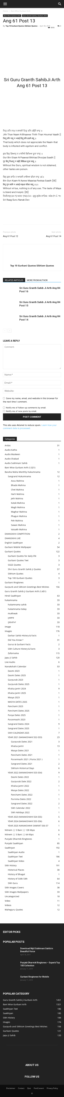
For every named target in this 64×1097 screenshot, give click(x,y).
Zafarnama (13, 653)
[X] (13, 33)
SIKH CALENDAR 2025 (18, 732)
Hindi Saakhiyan (13, 595)
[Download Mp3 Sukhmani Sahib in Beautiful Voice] (10, 952)
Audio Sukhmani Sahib (16, 463)
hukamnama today (17, 609)
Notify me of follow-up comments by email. (26, 407)
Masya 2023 (14, 697)
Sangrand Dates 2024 (18, 724)
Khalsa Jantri (17, 746)
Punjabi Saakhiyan (14, 843)
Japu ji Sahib (11, 657)
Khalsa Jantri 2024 (17, 688)
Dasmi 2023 (13, 670)
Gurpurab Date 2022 (21, 781)
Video (7, 900)
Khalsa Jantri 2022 (20, 785)
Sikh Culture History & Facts (21, 648)
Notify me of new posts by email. (21, 411)
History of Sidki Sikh (18, 878)
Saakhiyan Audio (16, 852)
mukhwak (12, 613)
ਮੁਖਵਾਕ (11, 617)
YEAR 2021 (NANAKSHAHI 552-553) (25, 737)
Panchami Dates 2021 (21, 754)
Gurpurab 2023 (15, 679)
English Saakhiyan (14, 542)
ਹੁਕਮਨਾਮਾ (12, 622)
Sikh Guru (13, 883)
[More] (33, 33)
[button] (5, 4)
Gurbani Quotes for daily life (22, 556)
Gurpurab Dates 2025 (18, 684)
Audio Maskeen (12, 454)
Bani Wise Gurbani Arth (20, 11)
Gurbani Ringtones (14, 582)
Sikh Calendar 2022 (20, 808)
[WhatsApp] (26, 33)
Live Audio (10, 662)
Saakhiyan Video (16, 861)
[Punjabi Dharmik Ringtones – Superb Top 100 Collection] (10, 966)
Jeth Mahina (17, 498)
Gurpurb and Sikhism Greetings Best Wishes (27, 586)
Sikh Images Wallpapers (17, 892)
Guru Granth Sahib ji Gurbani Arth (35, 16)
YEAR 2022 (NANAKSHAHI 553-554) (25, 772)
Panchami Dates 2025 (18, 710)
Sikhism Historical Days (22, 768)
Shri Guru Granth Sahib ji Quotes (24, 569)
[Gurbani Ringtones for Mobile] (10, 980)
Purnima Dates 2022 (21, 799)
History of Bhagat (16, 874)
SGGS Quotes (14, 564)
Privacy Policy (52, 1088)
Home (5, 11)
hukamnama (11, 600)
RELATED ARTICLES (14, 280)
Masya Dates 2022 (20, 790)
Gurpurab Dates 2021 (21, 741)
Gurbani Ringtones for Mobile (34, 977)
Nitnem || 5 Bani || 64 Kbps (19, 834)
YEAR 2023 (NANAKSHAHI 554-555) (25, 816)
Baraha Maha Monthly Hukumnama (22, 472)
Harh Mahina (17, 494)
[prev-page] (5, 330)
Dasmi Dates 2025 (17, 675)
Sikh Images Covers (14, 887)
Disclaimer (10, 1088)
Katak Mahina (18, 502)
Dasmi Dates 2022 (20, 777)
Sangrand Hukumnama (19, 476)
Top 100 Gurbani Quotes (20, 578)
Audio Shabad (12, 458)
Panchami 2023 (15, 706)
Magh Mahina (18, 507)
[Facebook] (6, 33)
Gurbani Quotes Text (18, 560)
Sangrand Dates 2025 (18, 728)
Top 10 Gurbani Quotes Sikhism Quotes (21, 26)
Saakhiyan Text (15, 856)
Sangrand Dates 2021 (21, 763)
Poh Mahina (17, 520)
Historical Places (16, 869)
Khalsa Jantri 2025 (17, 693)
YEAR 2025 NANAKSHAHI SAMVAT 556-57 (28, 825)
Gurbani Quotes (13, 551)
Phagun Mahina (19, 516)
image (8, 626)
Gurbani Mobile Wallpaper (18, 547)
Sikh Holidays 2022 (20, 812)
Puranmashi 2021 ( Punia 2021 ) (26, 759)
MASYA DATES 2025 (17, 701)
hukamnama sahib (17, 604)
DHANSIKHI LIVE (13, 538)
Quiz (29, 1088)
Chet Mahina (17, 489)
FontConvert (39, 1088)
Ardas (8, 445)
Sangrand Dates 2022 (21, 803)
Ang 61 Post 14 (53, 236)
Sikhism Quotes (15, 573)
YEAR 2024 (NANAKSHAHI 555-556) (25, 821)
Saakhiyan (10, 847)
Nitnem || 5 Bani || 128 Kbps (20, 830)
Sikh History (11, 865)
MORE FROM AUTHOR (37, 280)
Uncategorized (12, 896)
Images (8, 631)
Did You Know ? (15, 640)
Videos (8, 905)
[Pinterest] (20, 33)
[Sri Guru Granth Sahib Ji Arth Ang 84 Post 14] (10, 320)
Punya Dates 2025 (17, 715)
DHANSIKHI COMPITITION (17, 533)
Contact (21, 1088)
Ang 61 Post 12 (10, 236)
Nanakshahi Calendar (15, 666)
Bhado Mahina (18, 485)
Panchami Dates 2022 (21, 794)
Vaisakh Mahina (19, 529)
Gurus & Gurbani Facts (19, 644)
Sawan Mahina (18, 525)
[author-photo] (32, 261)
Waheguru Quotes (14, 909)
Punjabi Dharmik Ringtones (18, 838)
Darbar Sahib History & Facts (22, 635)
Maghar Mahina (19, 511)
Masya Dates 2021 (20, 750)
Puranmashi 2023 (16, 719)
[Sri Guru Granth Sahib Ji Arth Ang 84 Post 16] (10, 291)
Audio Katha (11, 449)
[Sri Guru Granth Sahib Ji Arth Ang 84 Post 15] (10, 305)
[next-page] (9, 330)
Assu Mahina (17, 480)
